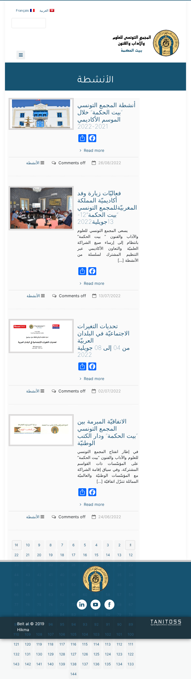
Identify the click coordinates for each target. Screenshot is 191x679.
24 (119, 565)
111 (130, 644)
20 (39, 555)
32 (28, 565)
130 (39, 654)
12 (131, 555)
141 (39, 664)
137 (85, 664)
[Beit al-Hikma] (128, 43)
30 (50, 565)
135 (108, 664)
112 (119, 644)
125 (96, 654)
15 (96, 555)
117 (62, 644)
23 (131, 565)
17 (73, 555)
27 (85, 565)
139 (62, 664)
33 (16, 565)
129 (51, 654)
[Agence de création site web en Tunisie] (166, 622)
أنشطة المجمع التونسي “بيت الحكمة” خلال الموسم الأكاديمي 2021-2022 (106, 115)
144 (73, 674)
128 (62, 654)
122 (131, 654)
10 (28, 545)
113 (108, 644)
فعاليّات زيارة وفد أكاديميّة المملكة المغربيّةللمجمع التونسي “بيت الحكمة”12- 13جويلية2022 (107, 207)
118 (50, 644)
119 (39, 644)
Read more (94, 150)
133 (131, 664)
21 (28, 555)
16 (85, 555)
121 (16, 644)
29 (62, 565)
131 (28, 654)
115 (85, 644)
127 (73, 654)
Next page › (130, 545)
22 (16, 555)
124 (108, 654)
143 (16, 664)
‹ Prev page (17, 545)
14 (108, 555)
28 (73, 565)
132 (16, 654)
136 (96, 664)
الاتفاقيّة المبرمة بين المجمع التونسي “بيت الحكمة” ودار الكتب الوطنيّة (107, 432)
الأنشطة (32, 162)
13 (119, 555)
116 (73, 644)
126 (85, 654)
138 (73, 664)
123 (119, 654)
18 (62, 555)
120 (28, 644)
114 (96, 644)
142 (28, 664)
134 (119, 664)
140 (51, 664)
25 (108, 565)
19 (51, 555)
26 (96, 565)
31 (39, 565)
